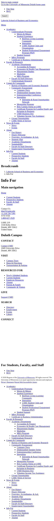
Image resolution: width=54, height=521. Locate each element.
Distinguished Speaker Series (29, 450)
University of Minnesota (26, 377)
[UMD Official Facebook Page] (20, 329)
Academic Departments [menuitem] (21, 64)
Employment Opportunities (23, 506)
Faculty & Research (14, 419)
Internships (26, 400)
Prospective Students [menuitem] (20, 156)
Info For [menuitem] (9, 151)
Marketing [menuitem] (21, 74)
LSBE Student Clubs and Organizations (32, 404)
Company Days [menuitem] (23, 90)
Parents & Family (13, 285)
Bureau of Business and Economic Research (30, 443)
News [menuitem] (14, 125)
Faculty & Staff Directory (22, 436)
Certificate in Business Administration (27, 417)
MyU (8, 11)
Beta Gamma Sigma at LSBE (29, 464)
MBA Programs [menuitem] (18, 57)
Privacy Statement (7, 382)
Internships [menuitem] (26, 43)
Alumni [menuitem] (15, 160)
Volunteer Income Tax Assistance (30, 473)
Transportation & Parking (16, 265)
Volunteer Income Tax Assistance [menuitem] (30, 116)
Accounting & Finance (26, 424)
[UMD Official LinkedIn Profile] (20, 350)
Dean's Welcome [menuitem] (18, 135)
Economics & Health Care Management (33, 426)
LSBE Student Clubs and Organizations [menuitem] (32, 47)
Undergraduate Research (22, 438)
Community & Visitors (15, 287)
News (14, 482)
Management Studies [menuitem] (25, 71)
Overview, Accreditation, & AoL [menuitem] (25, 137)
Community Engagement (22, 445)
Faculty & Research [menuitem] (14, 62)
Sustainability (17, 501)
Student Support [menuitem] (23, 55)
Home (3, 193)
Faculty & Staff (12, 202)
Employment (11, 310)
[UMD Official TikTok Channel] (20, 357)
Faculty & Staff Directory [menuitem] (22, 78)
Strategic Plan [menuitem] (17, 139)
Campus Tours (12, 261)
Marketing (21, 431)
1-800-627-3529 (8, 218)
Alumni (9, 204)
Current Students (13, 197)
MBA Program (23, 433)
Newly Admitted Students (17, 275)
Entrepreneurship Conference (29, 452)
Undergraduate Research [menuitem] (22, 81)
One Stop (10, 9)
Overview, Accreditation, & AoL (25, 494)
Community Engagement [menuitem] (22, 88)
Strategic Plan (17, 496)
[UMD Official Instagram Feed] (20, 336)
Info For (9, 508)
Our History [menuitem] (16, 132)
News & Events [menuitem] (12, 123)
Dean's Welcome (18, 492)
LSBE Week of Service (21, 478)
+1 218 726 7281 (8, 213)
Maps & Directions (14, 263)
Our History (16, 489)
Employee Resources (15, 280)
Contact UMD (7, 246)
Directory (10, 307)
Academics (10, 386)
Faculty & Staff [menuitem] (18, 158)
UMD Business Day (25, 471)
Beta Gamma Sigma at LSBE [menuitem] (29, 107)
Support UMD (7, 297)
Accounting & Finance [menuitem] (26, 67)
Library (9, 314)
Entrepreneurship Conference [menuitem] (29, 95)
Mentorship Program (25, 461)
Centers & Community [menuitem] (15, 83)
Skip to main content (9, 2)
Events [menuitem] (14, 128)
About (9, 487)
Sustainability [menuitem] (17, 144)
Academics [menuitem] (10, 29)
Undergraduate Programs (22, 389)
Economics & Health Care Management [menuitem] (33, 69)
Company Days (23, 447)
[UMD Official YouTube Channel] (20, 343)
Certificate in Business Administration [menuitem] (27, 60)
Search (4, 16)
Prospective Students (14, 200)
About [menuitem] (9, 130)
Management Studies (25, 429)
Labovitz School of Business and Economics (19, 20)
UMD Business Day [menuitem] (25, 114)
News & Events (12, 480)
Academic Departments (21, 421)
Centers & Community (15, 440)
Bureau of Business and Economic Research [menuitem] (30, 85)
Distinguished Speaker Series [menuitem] (29, 93)
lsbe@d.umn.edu (8, 211)
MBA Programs (18, 414)
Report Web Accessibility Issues (25, 382)
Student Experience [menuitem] (25, 36)
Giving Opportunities (20, 475)
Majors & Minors (24, 391)
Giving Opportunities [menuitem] (20, 118)
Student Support (23, 412)
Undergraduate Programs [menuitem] (22, 32)
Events (9, 312)
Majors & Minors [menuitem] (24, 34)
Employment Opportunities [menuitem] (23, 149)
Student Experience (25, 393)
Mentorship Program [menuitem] (25, 104)
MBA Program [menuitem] (23, 76)
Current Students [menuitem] (18, 153)
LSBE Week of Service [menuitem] (21, 121)
